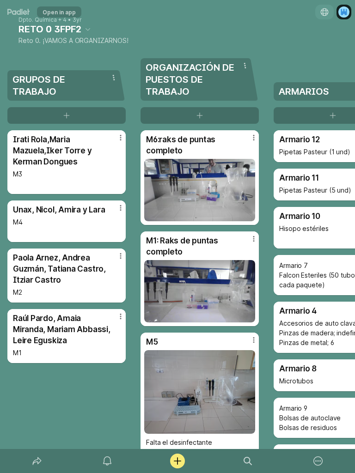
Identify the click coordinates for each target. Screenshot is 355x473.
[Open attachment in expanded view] (199, 190)
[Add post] (177, 461)
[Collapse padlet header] (88, 29)
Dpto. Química (37, 20)
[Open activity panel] (107, 461)
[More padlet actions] (318, 461)
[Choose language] (324, 12)
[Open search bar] (248, 461)
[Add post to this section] (66, 115)
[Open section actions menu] (113, 78)
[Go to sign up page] (344, 12)
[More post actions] (115, 141)
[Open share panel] (37, 461)
